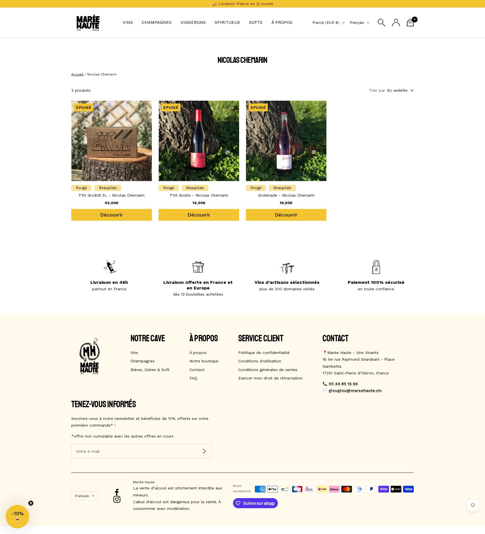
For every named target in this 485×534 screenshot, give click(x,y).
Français (357, 22)
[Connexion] (396, 22)
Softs (255, 22)
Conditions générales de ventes (268, 369)
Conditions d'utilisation (259, 361)
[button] (17, 516)
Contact (197, 369)
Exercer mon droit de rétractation (270, 378)
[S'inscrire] (204, 451)
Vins (128, 22)
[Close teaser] (31, 503)
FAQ (193, 378)
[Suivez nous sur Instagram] (117, 499)
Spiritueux (227, 22)
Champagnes (156, 22)
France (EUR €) (325, 22)
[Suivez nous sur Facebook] (117, 492)
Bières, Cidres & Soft (150, 369)
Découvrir (111, 215)
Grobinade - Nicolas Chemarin (286, 195)
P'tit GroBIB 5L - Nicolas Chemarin (112, 195)
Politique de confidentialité (264, 352)
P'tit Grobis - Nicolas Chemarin (199, 195)
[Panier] (410, 22)
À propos (281, 22)
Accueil (77, 74)
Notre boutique (203, 361)
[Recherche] (381, 22)
